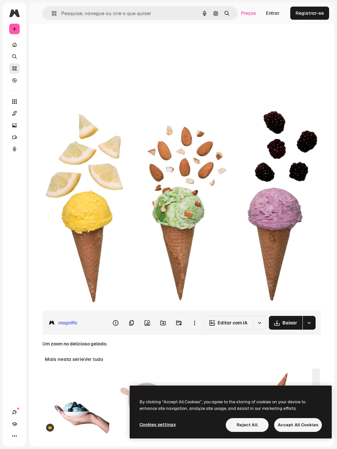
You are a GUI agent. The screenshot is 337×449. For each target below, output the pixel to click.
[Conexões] (14, 412)
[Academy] (14, 424)
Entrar (273, 13)
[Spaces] (14, 113)
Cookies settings (158, 424)
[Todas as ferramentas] (14, 101)
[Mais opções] (194, 322)
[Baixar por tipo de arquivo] (309, 323)
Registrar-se (310, 13)
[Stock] (14, 68)
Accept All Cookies (298, 425)
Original (84, 38)
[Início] (14, 44)
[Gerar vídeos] (14, 137)
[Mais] (14, 436)
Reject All (247, 425)
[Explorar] (14, 80)
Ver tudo (93, 359)
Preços (248, 13)
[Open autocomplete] (51, 13)
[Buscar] (14, 56)
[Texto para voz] (14, 149)
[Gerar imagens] (14, 125)
